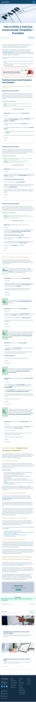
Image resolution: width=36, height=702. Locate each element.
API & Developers (22, 692)
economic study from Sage (8, 52)
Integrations (12, 687)
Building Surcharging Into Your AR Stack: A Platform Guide (16, 659)
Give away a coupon (8, 482)
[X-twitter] (4, 686)
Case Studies (21, 682)
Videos (20, 685)
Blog (20, 680)
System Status (22, 693)
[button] (31, 603)
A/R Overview (13, 680)
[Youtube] (7, 686)
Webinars (21, 687)
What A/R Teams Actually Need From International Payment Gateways (16, 632)
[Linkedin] (2, 686)
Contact (28, 682)
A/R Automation (13, 682)
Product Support (22, 690)
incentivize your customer (7, 498)
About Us (29, 680)
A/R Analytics (13, 685)
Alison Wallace (6, 37)
